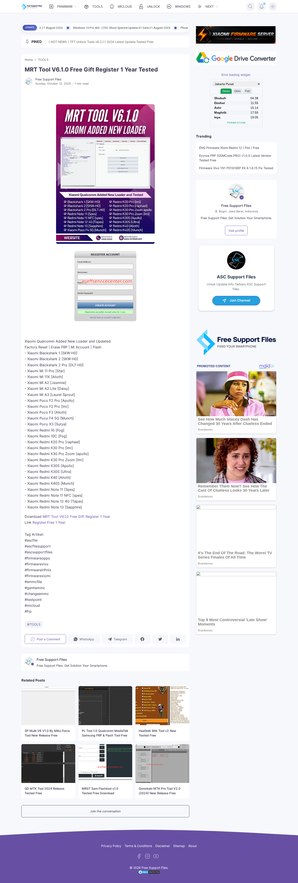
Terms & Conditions (138, 846)
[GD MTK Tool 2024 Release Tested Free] (48, 763)
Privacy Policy (111, 846)
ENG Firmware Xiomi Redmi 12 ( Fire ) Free (229, 148)
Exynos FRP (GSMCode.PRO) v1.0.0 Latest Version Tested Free (235, 158)
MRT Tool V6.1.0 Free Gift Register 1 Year (76, 516)
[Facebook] (139, 856)
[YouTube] (156, 856)
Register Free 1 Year (49, 522)
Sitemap (179, 846)
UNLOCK (153, 6)
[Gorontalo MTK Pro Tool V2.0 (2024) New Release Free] (162, 763)
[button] (84, 639)
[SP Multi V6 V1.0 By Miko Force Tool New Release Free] (48, 705)
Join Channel (239, 300)
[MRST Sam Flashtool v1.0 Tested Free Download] (105, 763)
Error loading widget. (236, 75)
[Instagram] (147, 856)
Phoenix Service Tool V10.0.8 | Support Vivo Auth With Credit (177, 27)
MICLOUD (125, 6)
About (192, 846)
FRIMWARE (65, 6)
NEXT (210, 6)
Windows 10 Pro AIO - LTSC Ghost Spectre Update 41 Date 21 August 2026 (79, 27)
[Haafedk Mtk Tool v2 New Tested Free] (162, 705)
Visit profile (236, 230)
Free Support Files (236, 205)
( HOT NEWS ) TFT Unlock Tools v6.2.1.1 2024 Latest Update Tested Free (101, 42)
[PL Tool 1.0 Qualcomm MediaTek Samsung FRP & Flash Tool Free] (105, 705)
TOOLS (97, 6)
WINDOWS (182, 6)
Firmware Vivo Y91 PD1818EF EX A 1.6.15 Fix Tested (236, 168)
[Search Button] (250, 6)
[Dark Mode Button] (273, 6)
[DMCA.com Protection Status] (149, 873)
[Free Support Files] (31, 6)
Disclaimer (162, 846)
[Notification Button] (261, 6)
